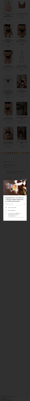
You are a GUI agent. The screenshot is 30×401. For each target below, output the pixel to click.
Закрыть (23, 179)
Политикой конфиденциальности (16, 217)
